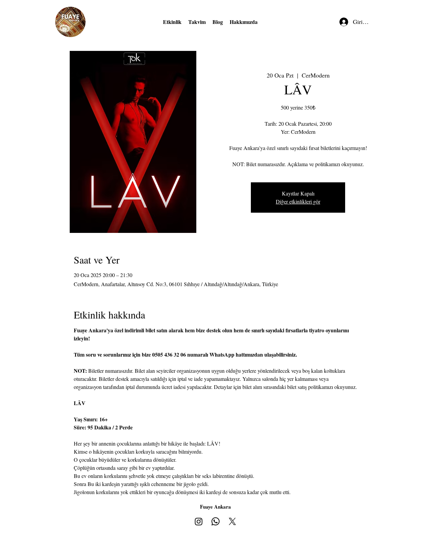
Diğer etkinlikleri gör (298, 201)
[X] (232, 521)
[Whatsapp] (215, 521)
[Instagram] (199, 521)
